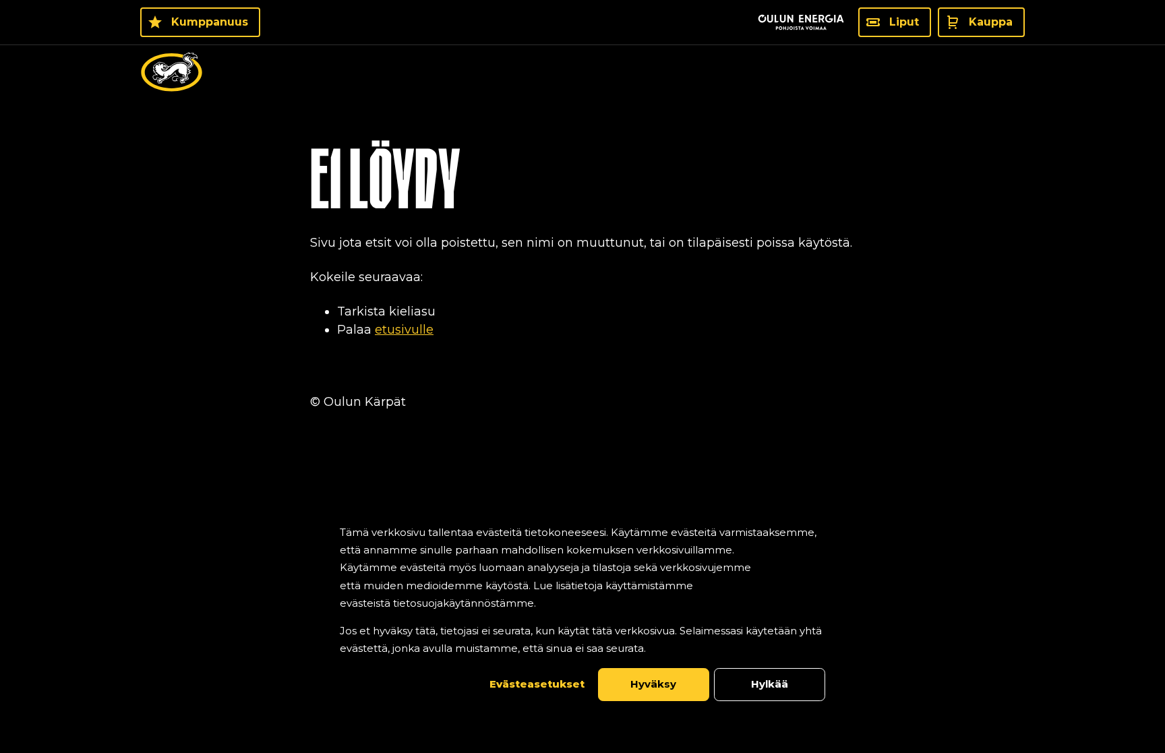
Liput (904, 22)
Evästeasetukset (537, 683)
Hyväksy (653, 683)
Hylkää (769, 683)
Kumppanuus (209, 22)
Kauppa (991, 22)
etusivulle (404, 329)
